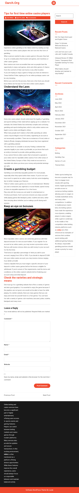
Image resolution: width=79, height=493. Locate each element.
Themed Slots (59, 165)
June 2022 (58, 99)
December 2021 (60, 123)
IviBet (6, 454)
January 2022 (59, 119)
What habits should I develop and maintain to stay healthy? (63, 71)
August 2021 (59, 138)
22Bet (59, 230)
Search (64, 22)
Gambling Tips (60, 157)
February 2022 (60, 115)
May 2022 (58, 103)
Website (7, 364)
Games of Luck (60, 161)
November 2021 (60, 127)
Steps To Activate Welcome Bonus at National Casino (61, 45)
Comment (8, 319)
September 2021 (60, 134)
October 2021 (59, 131)
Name (6, 345)
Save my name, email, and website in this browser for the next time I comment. (27, 378)
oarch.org (12, 3)
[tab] (54, 3)
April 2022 (58, 107)
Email (6, 355)
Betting (57, 153)
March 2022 (59, 111)
